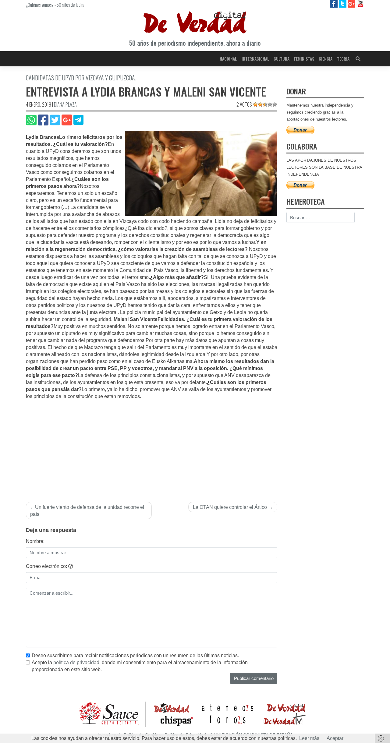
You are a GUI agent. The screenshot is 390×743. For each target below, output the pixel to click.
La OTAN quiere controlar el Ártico (230, 507)
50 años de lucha (70, 4)
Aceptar (335, 738)
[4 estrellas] (270, 104)
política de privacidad (76, 662)
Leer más (309, 738)
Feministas (304, 58)
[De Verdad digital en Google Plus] (352, 3)
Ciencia (325, 58)
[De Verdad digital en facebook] (334, 3)
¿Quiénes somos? (40, 4)
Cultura (281, 58)
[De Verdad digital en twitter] (343, 3)
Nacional (228, 58)
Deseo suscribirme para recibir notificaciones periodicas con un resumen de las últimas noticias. (135, 655)
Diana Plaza (65, 104)
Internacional (255, 58)
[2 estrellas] (260, 104)
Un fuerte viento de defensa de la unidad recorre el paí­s (87, 511)
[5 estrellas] (274, 104)
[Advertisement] (151, 445)
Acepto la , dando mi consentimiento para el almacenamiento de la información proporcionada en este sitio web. (140, 666)
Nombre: (35, 541)
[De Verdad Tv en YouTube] (360, 3)
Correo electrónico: (47, 566)
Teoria (343, 58)
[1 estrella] (255, 104)
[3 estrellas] (265, 104)
